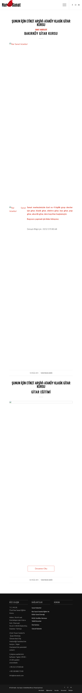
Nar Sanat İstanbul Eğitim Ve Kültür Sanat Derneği (40, 613)
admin (50, 373)
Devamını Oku (41, 568)
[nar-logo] (12, 5)
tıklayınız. (54, 219)
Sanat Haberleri (41, 29)
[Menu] (63, 5)
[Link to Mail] (78, 4)
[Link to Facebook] (72, 4)
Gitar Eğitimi (41, 391)
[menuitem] (63, 5)
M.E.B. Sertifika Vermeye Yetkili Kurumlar (39, 619)
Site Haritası (35, 625)
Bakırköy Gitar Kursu (41, 33)
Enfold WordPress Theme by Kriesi (33, 687)
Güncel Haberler (37, 629)
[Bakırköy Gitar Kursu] (40, 122)
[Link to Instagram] (75, 4)
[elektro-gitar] (40, 481)
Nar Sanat (20, 687)
